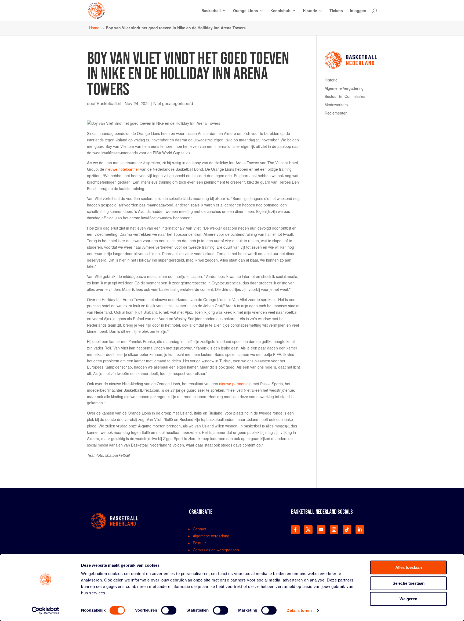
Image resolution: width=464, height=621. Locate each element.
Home (94, 27)
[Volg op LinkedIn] (360, 529)
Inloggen (358, 11)
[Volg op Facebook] (295, 529)
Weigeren (408, 599)
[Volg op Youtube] (321, 529)
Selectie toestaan (409, 583)
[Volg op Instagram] (334, 529)
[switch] (168, 610)
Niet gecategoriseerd (173, 103)
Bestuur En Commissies (345, 96)
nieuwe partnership (235, 383)
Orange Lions (245, 11)
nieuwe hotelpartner (122, 169)
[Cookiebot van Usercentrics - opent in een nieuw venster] (45, 610)
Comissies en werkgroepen (216, 549)
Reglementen (336, 113)
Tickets (336, 11)
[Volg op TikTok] (347, 529)
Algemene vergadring (211, 535)
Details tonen (299, 610)
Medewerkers (336, 104)
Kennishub (280, 11)
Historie (310, 11)
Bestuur (199, 542)
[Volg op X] (308, 529)
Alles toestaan (408, 567)
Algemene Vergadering (344, 88)
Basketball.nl (109, 103)
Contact (199, 528)
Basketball (211, 11)
